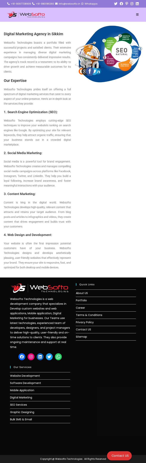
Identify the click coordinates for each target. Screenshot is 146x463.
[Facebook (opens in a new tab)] (121, 4)
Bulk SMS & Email (21, 419)
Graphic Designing (22, 412)
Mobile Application (22, 390)
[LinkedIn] (40, 356)
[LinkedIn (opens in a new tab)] (137, 4)
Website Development (25, 376)
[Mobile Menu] (137, 15)
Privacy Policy (85, 322)
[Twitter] (49, 356)
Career (80, 308)
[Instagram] (31, 356)
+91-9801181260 (44, 4)
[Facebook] (21, 356)
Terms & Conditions (89, 315)
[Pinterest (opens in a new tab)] (126, 4)
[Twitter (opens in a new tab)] (116, 4)
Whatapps (90, 4)
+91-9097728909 (20, 4)
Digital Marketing (21, 397)
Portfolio (81, 300)
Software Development (25, 383)
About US (82, 293)
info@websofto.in (69, 4)
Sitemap (81, 337)
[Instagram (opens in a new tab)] (132, 4)
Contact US (83, 329)
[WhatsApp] (58, 356)
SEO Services (18, 405)
